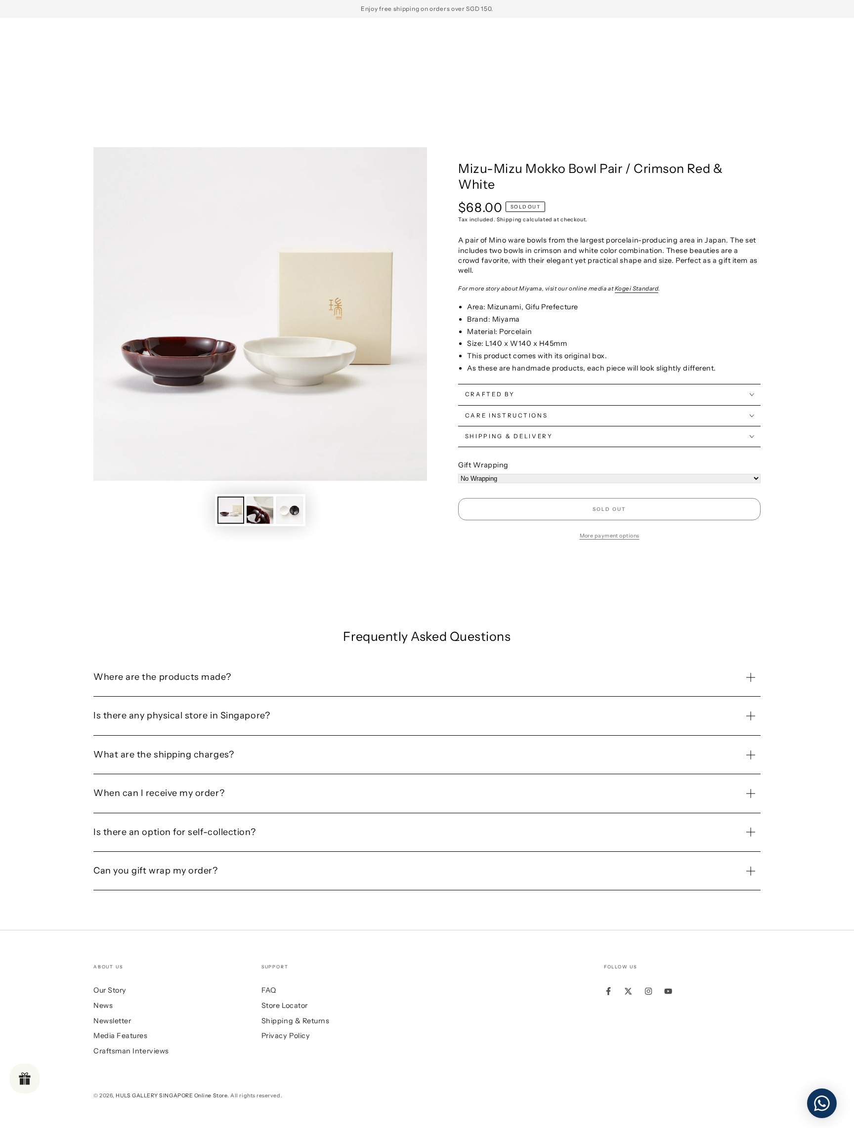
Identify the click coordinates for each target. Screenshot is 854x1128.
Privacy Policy (285, 1035)
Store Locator (284, 1005)
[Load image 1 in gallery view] (230, 510)
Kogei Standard (637, 288)
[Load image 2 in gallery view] (260, 510)
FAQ (268, 990)
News (103, 1005)
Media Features (120, 1035)
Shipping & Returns (295, 1020)
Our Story (110, 990)
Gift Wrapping (483, 464)
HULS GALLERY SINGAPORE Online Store (171, 1095)
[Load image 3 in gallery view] (289, 510)
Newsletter (112, 1020)
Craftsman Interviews (131, 1050)
